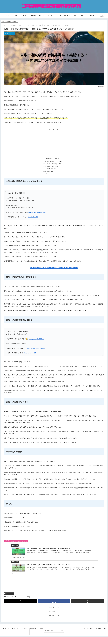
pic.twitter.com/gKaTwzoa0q (37, 212)
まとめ (45, 173)
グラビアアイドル (9, 593)
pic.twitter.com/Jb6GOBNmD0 (35, 349)
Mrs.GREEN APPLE (9, 596)
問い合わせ (33, 629)
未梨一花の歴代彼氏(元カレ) (51, 166)
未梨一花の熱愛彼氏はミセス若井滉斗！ (54, 161)
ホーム (4, 629)
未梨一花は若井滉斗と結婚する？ (52, 164)
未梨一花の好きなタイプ (49, 168)
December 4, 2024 (30, 353)
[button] (102, 16)
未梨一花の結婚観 (48, 171)
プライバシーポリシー (23, 629)
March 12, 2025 (33, 217)
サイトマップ (11, 629)
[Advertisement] (54, 142)
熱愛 (28, 596)
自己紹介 (40, 629)
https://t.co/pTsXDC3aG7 (36, 339)
